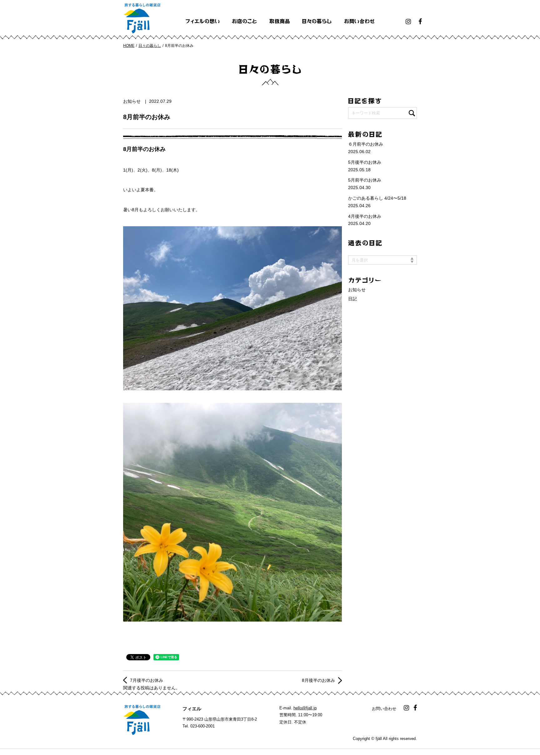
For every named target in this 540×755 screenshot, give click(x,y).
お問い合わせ (384, 708)
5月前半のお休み (364, 180)
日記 (352, 298)
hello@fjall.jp (305, 708)
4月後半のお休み (364, 216)
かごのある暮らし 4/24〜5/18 (377, 198)
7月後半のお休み (146, 680)
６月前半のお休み (365, 144)
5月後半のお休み (364, 162)
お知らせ (132, 101)
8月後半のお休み (318, 680)
